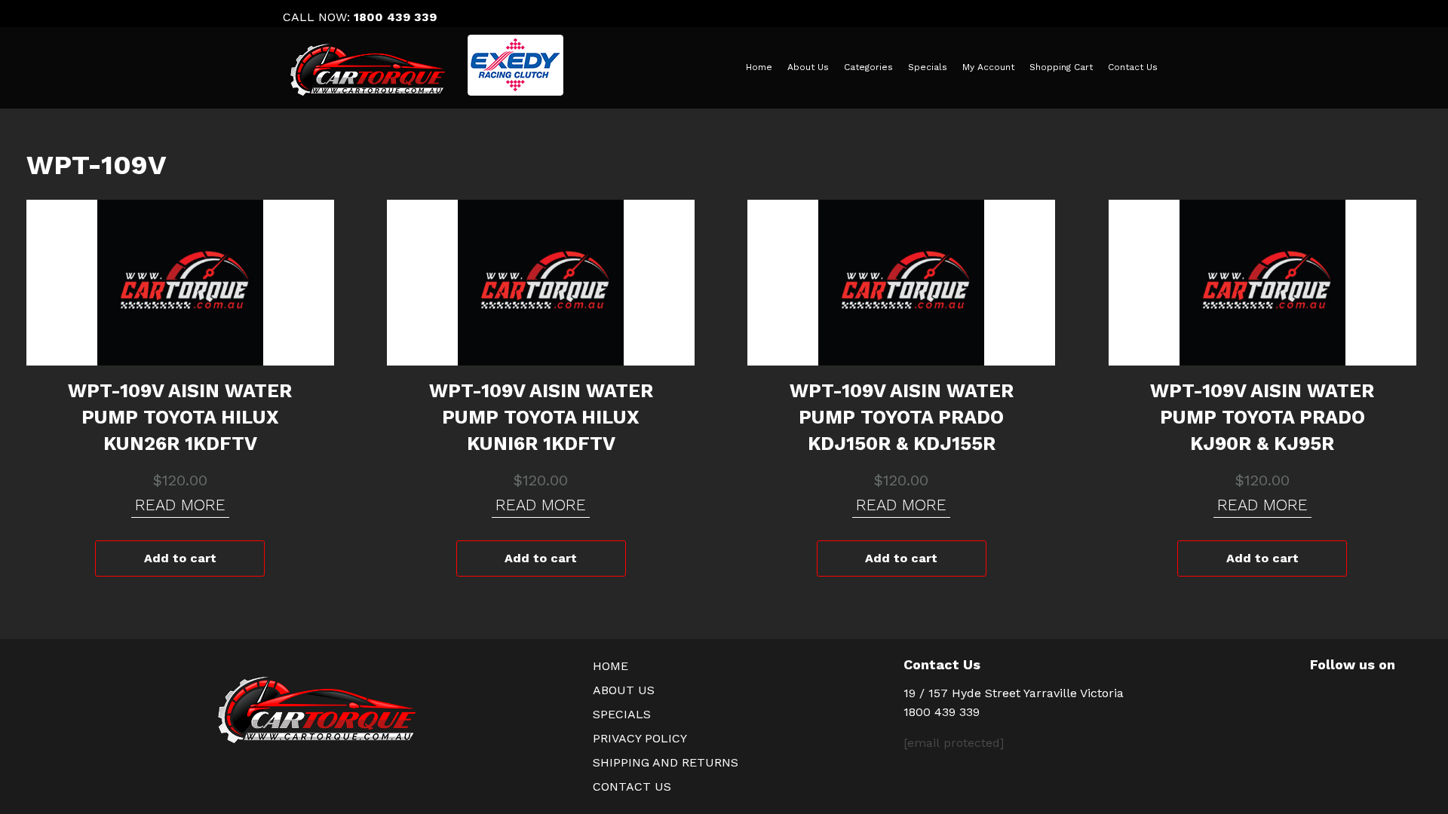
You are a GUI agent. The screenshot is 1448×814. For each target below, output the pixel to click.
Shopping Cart (1061, 67)
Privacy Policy (640, 738)
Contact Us (1133, 67)
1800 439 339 (395, 17)
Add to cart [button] (180, 558)
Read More (180, 504)
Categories (868, 67)
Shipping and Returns (665, 762)
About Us (808, 67)
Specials (927, 67)
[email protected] (953, 743)
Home (759, 67)
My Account (988, 67)
